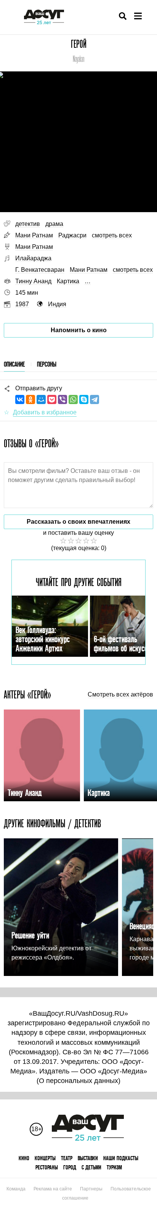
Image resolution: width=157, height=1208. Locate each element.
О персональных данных (78, 1081)
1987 (22, 304)
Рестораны (46, 1167)
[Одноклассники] (30, 399)
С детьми (91, 1167)
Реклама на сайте (53, 1189)
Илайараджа (33, 258)
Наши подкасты (120, 1158)
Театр (66, 1158)
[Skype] (83, 399)
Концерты (45, 1158)
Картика (68, 281)
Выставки (88, 1158)
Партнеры (91, 1189)
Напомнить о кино (79, 330)
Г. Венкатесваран (39, 269)
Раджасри (72, 235)
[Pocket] (51, 399)
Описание (14, 364)
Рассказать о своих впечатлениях (78, 521)
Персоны (46, 364)
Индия (57, 304)
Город (69, 1167)
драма (54, 224)
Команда (16, 1189)
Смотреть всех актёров (120, 695)
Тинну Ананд (33, 281)
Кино (24, 1158)
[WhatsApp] (73, 399)
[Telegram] (94, 399)
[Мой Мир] (41, 399)
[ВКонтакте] (19, 399)
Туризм (114, 1167)
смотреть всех (112, 235)
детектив (27, 224)
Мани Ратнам (34, 235)
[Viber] (62, 399)
